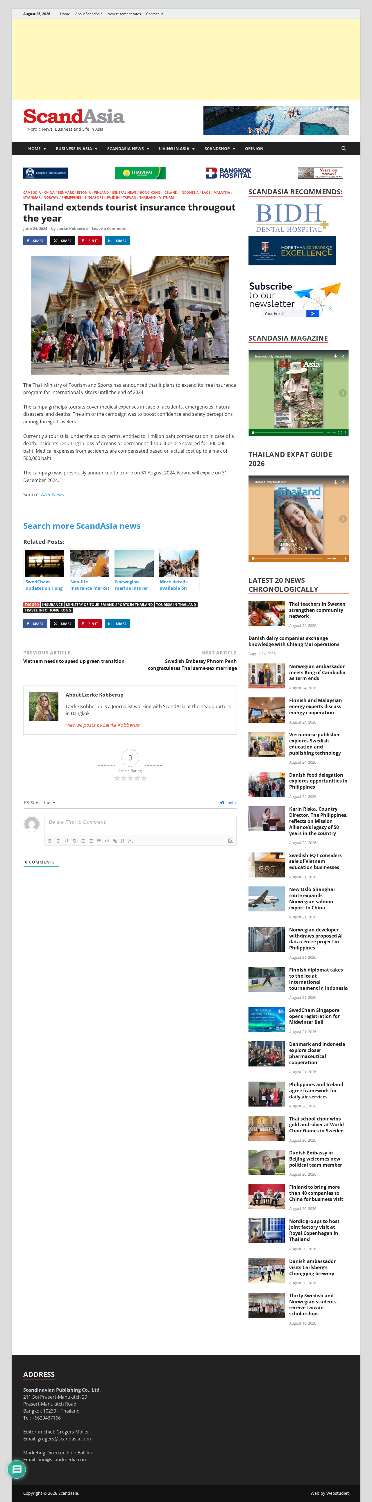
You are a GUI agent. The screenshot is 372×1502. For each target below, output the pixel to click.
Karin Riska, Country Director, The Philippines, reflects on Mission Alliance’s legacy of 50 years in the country (318, 821)
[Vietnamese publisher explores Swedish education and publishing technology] (266, 735)
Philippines (71, 197)
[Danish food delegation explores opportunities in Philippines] (266, 775)
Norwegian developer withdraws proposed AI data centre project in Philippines (316, 939)
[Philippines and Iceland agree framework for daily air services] (266, 1085)
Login (230, 802)
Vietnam (166, 197)
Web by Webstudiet (330, 1493)
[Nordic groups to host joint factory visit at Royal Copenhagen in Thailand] (266, 1222)
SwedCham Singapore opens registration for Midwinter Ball (314, 1016)
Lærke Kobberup (72, 228)
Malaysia (222, 192)
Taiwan (129, 197)
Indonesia (189, 192)
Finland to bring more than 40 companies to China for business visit (316, 1193)
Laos (206, 192)
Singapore (94, 197)
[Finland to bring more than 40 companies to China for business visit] (266, 1187)
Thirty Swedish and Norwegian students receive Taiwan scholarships (313, 1304)
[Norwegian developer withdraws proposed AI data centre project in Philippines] (266, 930)
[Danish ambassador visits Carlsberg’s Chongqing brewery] (266, 1262)
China (49, 192)
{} (123, 840)
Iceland (170, 192)
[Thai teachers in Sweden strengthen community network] (266, 604)
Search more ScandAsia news (82, 525)
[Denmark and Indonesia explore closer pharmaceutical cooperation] (266, 1044)
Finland (101, 192)
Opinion (254, 148)
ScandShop (217, 148)
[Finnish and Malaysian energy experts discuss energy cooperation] (266, 701)
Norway (51, 197)
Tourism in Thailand (176, 604)
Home (65, 13)
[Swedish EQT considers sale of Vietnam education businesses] (266, 856)
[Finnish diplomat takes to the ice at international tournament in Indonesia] (266, 970)
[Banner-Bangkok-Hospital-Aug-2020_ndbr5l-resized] (228, 177)
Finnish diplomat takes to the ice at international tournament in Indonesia (318, 979)
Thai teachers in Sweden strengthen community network (317, 610)
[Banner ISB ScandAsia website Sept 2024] (276, 133)
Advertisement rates (124, 13)
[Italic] (58, 840)
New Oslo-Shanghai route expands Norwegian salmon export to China (312, 898)
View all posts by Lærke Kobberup (105, 725)
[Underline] (66, 840)
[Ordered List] (82, 840)
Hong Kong (150, 192)
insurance (52, 604)
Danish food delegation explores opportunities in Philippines (318, 781)
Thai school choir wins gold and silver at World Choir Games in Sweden (316, 1125)
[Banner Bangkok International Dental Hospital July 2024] (292, 231)
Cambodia (32, 192)
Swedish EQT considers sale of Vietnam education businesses (315, 861)
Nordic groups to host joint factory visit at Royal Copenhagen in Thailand (314, 1230)
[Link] (115, 840)
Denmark (66, 192)
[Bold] (50, 840)
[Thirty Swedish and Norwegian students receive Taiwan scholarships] (266, 1296)
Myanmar (31, 197)
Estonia (84, 192)
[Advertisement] (186, 59)
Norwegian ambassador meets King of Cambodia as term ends (317, 672)
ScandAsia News (125, 148)
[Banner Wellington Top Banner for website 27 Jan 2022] (320, 177)
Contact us (154, 13)
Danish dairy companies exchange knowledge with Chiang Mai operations (293, 641)
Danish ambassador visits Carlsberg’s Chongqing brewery (312, 1267)
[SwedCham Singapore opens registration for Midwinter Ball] (266, 1011)
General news (124, 192)
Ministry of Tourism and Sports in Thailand (109, 604)
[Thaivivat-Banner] (140, 178)
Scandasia (68, 1493)
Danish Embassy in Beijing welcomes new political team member (315, 1159)
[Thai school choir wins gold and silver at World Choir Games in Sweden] (266, 1119)
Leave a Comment (109, 228)
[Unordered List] (91, 840)
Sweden (113, 197)
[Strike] (74, 840)
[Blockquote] (99, 840)
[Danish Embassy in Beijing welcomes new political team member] (266, 1153)
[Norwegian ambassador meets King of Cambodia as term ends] (266, 667)
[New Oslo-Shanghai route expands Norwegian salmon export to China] (266, 890)
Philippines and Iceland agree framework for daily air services (316, 1090)
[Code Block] (107, 840)
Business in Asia (74, 148)
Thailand (148, 197)
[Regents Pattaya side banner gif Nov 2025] (292, 263)
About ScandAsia (89, 13)
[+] (131, 840)
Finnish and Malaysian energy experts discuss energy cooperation (315, 706)
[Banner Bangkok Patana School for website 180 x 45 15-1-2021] (45, 177)
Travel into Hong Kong (48, 610)
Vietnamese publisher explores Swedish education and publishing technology (315, 743)
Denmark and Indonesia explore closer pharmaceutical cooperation (317, 1053)
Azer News (52, 494)
